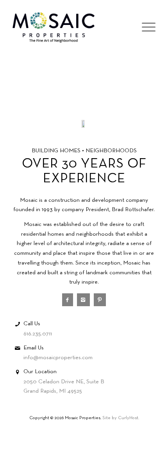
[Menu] (144, 27)
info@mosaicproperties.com (58, 357)
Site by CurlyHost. (120, 418)
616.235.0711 (37, 334)
